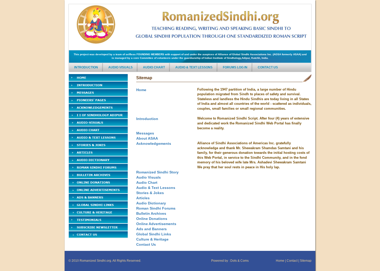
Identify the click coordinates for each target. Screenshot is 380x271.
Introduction (86, 67)
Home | (281, 260)
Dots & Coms (239, 260)
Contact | (293, 260)
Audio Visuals (120, 67)
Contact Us (268, 67)
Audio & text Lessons (193, 67)
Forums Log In (235, 67)
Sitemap (305, 260)
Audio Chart (154, 67)
